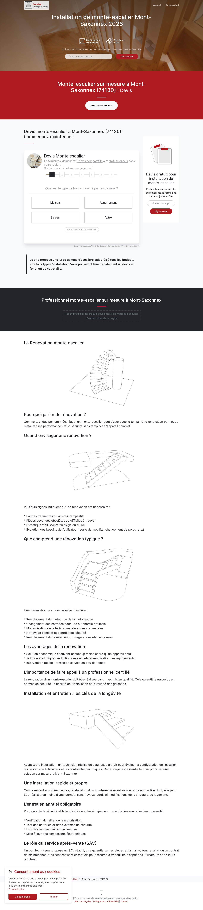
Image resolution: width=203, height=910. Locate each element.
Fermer (54, 896)
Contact (124, 901)
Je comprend (22, 896)
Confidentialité (113, 246)
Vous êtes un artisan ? (130, 246)
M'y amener (127, 56)
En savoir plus (16, 889)
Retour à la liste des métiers (81, 229)
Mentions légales (83, 901)
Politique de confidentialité (106, 901)
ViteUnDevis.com (98, 246)
